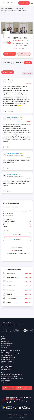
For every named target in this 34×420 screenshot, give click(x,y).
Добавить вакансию (24, 388)
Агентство (15, 207)
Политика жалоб (6, 380)
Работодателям (24, 2)
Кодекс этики (5, 382)
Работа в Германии (7, 368)
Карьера (3, 338)
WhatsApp (18, 234)
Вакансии (18, 62)
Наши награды (5, 345)
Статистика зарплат (7, 359)
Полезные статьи (6, 361)
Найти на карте (5, 352)
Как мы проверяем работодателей (11, 374)
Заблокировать (17, 250)
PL (31, 330)
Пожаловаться (13, 253)
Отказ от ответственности (9, 376)
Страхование (5, 341)
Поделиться (23, 253)
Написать (25, 53)
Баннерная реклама (7, 343)
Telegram (17, 239)
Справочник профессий (8, 357)
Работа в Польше (6, 366)
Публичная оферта (7, 373)
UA (28, 330)
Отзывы (28, 62)
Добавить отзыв (7, 72)
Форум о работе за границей (10, 354)
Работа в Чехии (5, 369)
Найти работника (6, 355)
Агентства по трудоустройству (10, 350)
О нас (3, 336)
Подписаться (11, 53)
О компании (6, 62)
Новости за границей (7, 363)
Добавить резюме (9, 388)
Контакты (4, 347)
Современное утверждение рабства (12, 378)
